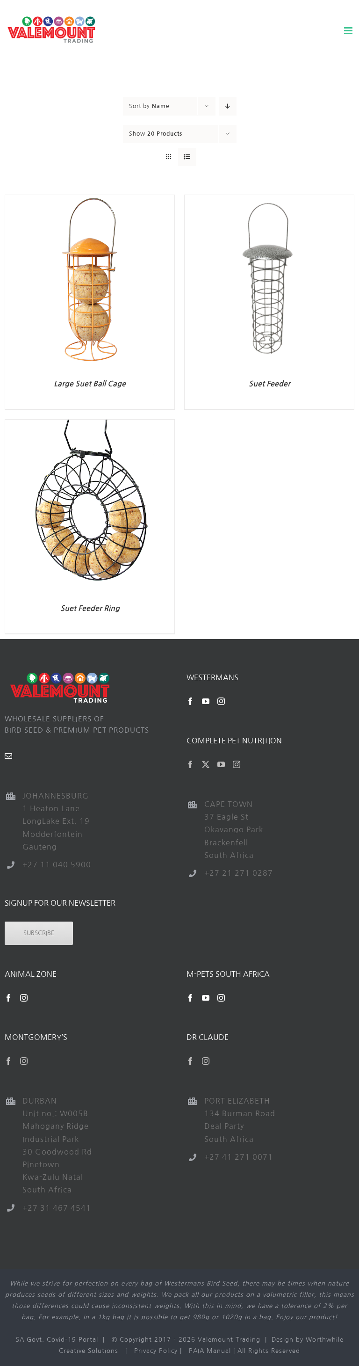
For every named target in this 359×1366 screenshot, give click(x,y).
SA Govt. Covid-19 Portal (57, 1340)
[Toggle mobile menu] (349, 31)
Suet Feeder (269, 383)
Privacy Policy (156, 1351)
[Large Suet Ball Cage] (89, 200)
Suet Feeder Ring (90, 608)
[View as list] (187, 157)
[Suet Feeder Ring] (89, 425)
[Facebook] (190, 701)
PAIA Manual (210, 1351)
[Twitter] (206, 764)
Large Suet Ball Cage (90, 383)
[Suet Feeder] (269, 200)
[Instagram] (221, 701)
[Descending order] (228, 106)
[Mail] (9, 756)
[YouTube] (206, 701)
